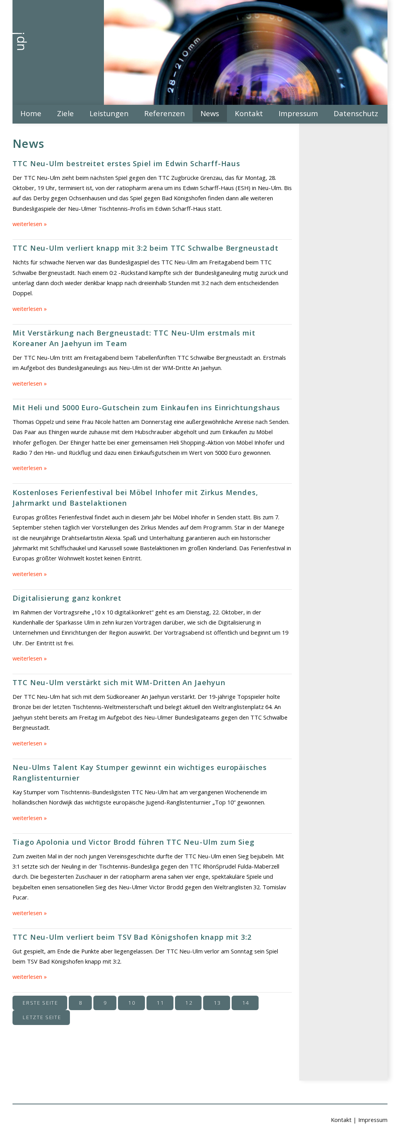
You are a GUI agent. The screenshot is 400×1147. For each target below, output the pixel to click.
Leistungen (109, 113)
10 (132, 1002)
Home (30, 113)
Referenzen (164, 113)
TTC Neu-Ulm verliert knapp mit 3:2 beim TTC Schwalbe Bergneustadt (145, 248)
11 (160, 1002)
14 (246, 1002)
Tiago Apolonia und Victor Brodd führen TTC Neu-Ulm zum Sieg (133, 842)
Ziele (65, 113)
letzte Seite (42, 1017)
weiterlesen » (29, 224)
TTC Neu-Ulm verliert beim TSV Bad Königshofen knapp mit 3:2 (132, 937)
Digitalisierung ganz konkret (66, 598)
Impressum (298, 113)
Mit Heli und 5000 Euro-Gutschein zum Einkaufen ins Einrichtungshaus (146, 407)
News (209, 113)
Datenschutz (356, 113)
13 (217, 1002)
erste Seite (40, 1002)
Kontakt (249, 113)
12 (189, 1002)
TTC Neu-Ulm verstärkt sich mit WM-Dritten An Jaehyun (118, 682)
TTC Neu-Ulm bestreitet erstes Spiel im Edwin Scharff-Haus (126, 163)
